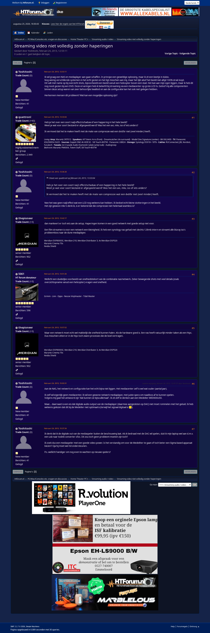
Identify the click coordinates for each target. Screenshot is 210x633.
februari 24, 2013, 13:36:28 (55, 171)
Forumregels (182, 626)
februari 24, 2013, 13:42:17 (55, 218)
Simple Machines (32, 626)
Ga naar (153, 484)
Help (173, 626)
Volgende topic (187, 53)
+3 (31, 222)
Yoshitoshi (25, 72)
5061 (21, 274)
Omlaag (17, 63)
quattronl (24, 117)
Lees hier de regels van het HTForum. (68, 23)
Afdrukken (190, 63)
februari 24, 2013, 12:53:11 (55, 71)
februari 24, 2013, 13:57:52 (55, 327)
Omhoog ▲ (195, 626)
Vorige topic (171, 53)
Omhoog (18, 471)
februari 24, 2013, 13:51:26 (55, 274)
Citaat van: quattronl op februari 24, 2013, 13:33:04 (72, 178)
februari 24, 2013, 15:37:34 (55, 428)
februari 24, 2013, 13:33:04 (55, 117)
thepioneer (25, 218)
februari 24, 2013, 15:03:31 (55, 383)
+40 (32, 120)
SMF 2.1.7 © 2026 (17, 626)
